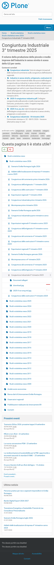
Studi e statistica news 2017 (20, 342)
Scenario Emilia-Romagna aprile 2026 (25, 210)
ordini (42, 136)
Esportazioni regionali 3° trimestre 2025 (26, 249)
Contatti (10, 410)
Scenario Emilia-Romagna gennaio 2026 (26, 254)
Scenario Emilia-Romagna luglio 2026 (25, 166)
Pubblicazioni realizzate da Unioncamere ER (24, 405)
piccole (28, 131)
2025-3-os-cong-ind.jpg (22, 291)
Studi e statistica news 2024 (20, 306)
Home (4, 33)
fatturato (15, 136)
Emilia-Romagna (17, 133)
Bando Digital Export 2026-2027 (16, 501)
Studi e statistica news (36, 33)
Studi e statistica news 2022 (20, 317)
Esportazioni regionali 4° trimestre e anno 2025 (29, 223)
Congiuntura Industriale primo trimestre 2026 (28, 200)
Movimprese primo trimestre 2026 (24, 205)
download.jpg (18, 285)
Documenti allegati (20, 280)
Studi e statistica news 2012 (20, 368)
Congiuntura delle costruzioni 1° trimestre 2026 (29, 190)
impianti (5, 138)
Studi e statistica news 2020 (20, 327)
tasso (19, 138)
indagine (46, 131)
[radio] (4, 149)
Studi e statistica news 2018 (20, 337)
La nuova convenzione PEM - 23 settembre (20, 443)
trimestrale (37, 131)
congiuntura (20, 131)
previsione (6, 136)
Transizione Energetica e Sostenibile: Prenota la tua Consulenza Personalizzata (23, 509)
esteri (48, 136)
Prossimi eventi (12, 418)
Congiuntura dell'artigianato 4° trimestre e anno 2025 (28, 229)
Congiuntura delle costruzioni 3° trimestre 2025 (29, 296)
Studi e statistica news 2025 (20, 301)
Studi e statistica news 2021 (20, 322)
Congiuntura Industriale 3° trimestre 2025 (27, 275)
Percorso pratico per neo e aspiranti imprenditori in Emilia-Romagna (26, 492)
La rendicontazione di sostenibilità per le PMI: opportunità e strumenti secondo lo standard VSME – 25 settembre (27, 454)
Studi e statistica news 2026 (13, 36)
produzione (34, 136)
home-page (46, 138)
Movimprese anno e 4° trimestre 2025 (25, 259)
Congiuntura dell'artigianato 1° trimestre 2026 (29, 184)
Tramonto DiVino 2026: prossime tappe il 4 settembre (24, 424)
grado (13, 138)
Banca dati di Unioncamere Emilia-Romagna (24, 394)
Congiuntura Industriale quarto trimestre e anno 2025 (28, 217)
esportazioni (24, 136)
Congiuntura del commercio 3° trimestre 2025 (29, 265)
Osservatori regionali (15, 399)
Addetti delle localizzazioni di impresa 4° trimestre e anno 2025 (28, 173)
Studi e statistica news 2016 (20, 348)
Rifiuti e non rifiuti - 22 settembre (16, 434)
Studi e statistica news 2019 (20, 332)
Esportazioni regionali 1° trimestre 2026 (26, 195)
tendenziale (36, 138)
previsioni (6, 133)
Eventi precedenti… (10, 474)
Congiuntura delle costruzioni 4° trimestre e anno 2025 (28, 242)
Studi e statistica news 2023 (20, 311)
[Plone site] (15, 5)
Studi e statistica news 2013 (20, 363)
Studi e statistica (17, 33)
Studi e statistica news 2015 (20, 353)
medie (27, 133)
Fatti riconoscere (45, 19)
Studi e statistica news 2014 (20, 358)
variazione (26, 138)
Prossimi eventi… (9, 476)
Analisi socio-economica (16, 389)
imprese (34, 133)
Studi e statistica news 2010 (20, 379)
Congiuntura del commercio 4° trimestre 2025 (29, 236)
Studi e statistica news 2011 (20, 374)
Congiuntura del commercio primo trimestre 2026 (30, 179)
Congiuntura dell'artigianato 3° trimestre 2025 (29, 270)
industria (42, 133)
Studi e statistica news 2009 (20, 384)
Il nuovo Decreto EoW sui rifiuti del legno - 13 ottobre (24, 465)
